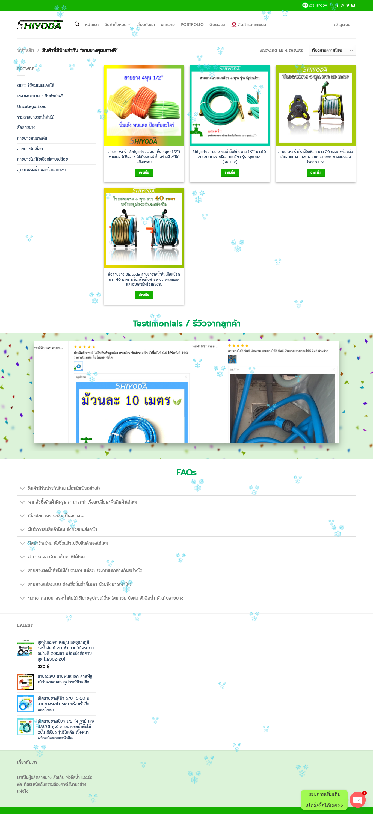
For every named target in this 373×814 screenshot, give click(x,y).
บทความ (168, 25)
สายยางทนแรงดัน (32, 138)
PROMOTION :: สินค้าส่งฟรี (40, 96)
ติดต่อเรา (217, 25)
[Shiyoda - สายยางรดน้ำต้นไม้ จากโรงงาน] (40, 24)
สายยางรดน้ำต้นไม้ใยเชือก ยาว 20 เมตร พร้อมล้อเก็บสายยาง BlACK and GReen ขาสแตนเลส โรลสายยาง (315, 156)
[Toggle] (22, 489)
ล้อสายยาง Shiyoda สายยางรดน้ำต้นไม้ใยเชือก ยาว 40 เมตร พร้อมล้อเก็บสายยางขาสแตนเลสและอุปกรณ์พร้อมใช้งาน (144, 279)
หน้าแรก (92, 25)
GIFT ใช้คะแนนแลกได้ (35, 85)
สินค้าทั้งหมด (116, 25)
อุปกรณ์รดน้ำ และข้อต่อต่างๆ (41, 169)
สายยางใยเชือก (30, 148)
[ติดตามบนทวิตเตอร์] (348, 5)
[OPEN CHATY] (358, 800)
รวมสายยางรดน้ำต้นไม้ (35, 117)
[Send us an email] (353, 5)
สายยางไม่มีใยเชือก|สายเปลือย (42, 159)
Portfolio (192, 25)
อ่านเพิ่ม (144, 172)
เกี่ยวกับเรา (146, 25)
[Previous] (27, 396)
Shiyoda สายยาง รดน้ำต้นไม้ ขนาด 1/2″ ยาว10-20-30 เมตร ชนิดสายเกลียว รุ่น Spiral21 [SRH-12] (230, 156)
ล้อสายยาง (26, 127)
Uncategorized (31, 106)
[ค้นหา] (77, 24)
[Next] (346, 396)
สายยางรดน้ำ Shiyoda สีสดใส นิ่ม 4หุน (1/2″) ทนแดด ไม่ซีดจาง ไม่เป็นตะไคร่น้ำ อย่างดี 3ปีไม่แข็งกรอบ (144, 156)
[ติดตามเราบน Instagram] (342, 5)
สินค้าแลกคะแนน (252, 25)
